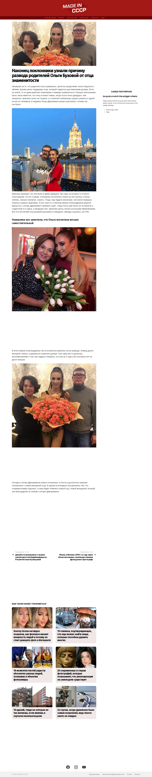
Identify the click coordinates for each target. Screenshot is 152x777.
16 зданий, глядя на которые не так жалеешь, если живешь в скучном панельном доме (31, 712)
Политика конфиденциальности (113, 774)
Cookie (129, 774)
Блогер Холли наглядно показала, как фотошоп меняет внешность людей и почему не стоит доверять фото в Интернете (32, 636)
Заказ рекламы (94, 774)
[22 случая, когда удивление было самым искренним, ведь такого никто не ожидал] (76, 696)
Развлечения (50, 18)
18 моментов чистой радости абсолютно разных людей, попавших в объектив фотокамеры (29, 675)
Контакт (137, 774)
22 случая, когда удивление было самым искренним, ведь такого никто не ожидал (75, 712)
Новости (94, 18)
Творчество (72, 18)
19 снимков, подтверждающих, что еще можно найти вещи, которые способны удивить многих (74, 636)
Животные (83, 18)
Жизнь (61, 18)
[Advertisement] (54, 329)
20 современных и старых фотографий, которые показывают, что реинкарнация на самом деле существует (75, 675)
